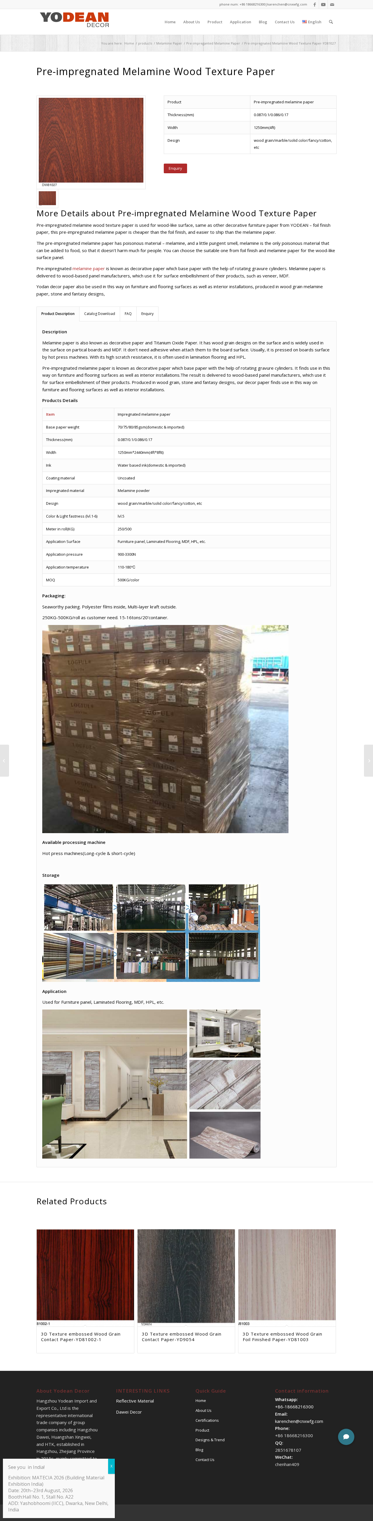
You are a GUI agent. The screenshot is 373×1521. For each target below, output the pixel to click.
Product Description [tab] (58, 313)
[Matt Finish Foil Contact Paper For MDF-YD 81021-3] (4, 761)
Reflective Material (135, 1401)
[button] (346, 1437)
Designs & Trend (210, 1439)
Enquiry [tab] (147, 313)
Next (328, 1268)
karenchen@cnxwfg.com (287, 4)
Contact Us (205, 1459)
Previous (45, 1268)
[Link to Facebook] (314, 4)
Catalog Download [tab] (99, 313)
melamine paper (88, 268)
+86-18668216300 (294, 1407)
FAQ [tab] (128, 313)
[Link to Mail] (332, 4)
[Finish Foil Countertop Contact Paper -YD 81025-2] (368, 761)
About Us (204, 1410)
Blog (199, 1449)
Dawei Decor (129, 1412)
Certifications (207, 1420)
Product (202, 1430)
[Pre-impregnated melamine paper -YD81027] (91, 142)
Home (201, 1400)
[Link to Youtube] (323, 4)
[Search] (331, 22)
